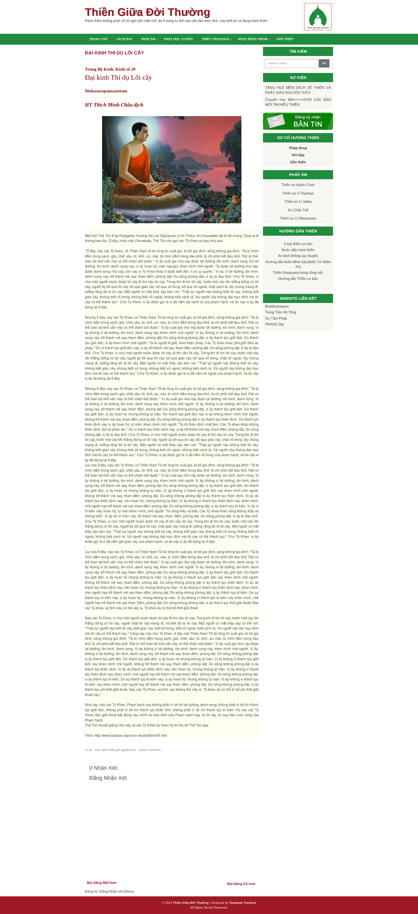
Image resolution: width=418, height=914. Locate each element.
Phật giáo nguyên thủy (122, 750)
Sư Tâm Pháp (276, 318)
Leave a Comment (150, 750)
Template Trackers (242, 902)
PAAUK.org (274, 324)
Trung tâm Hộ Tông (280, 312)
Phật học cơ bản (178, 39)
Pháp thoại (298, 148)
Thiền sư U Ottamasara (298, 218)
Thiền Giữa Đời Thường (147, 12)
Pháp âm (148, 39)
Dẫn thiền (298, 162)
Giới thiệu (285, 39)
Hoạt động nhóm (253, 39)
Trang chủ (98, 39)
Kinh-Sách (101, 750)
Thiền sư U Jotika (298, 201)
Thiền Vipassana (215, 39)
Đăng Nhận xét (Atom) (116, 891)
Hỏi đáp (298, 155)
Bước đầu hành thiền (298, 250)
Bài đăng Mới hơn (101, 883)
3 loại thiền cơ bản (298, 244)
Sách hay (124, 39)
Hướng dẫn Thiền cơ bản (298, 279)
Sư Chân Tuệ (298, 210)
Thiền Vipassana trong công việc (298, 272)
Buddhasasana (277, 306)
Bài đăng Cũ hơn (241, 884)
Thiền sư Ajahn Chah (298, 185)
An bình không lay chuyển (298, 256)
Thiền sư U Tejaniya (298, 193)
